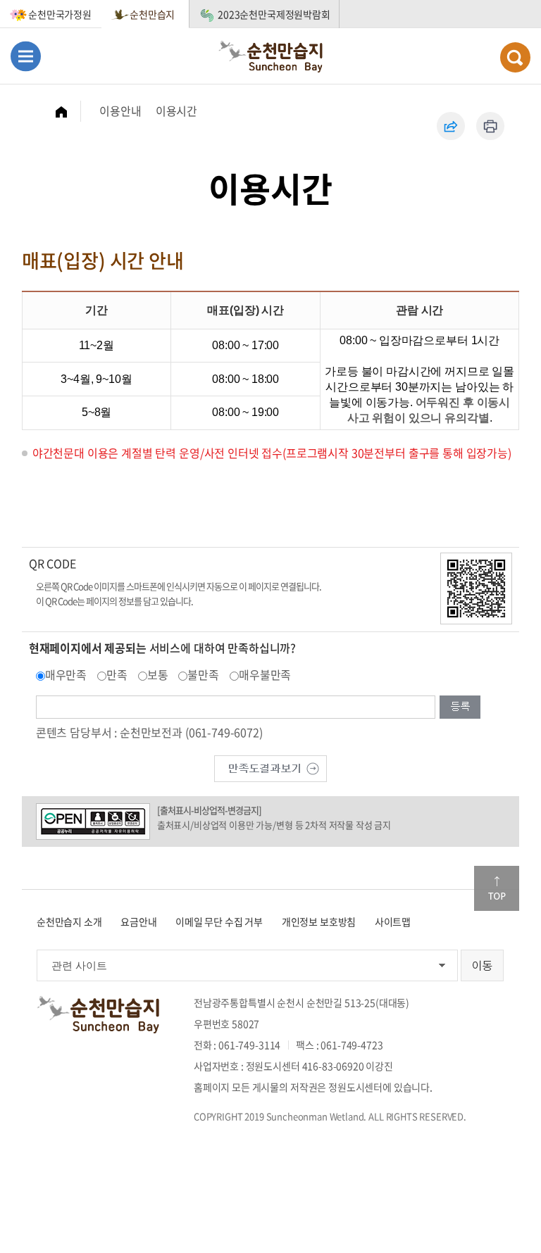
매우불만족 (265, 674)
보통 (157, 674)
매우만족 (66, 674)
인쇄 (490, 126)
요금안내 (138, 921)
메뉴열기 (26, 56)
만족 (117, 674)
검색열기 (515, 57)
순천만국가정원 (60, 14)
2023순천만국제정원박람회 (274, 14)
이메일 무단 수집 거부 (219, 921)
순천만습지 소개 (69, 921)
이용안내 (120, 110)
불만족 (203, 674)
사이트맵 (393, 921)
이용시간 (176, 110)
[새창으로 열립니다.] (270, 767)
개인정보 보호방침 (319, 921)
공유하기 (451, 126)
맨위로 (496, 888)
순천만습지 (152, 14)
